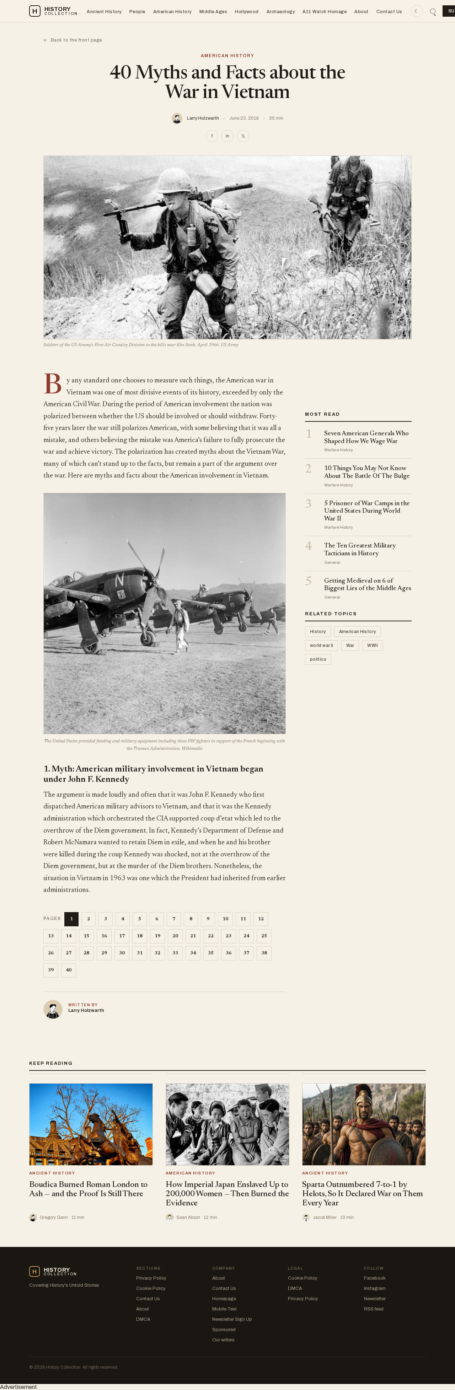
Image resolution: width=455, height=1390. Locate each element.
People (137, 11)
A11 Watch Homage (325, 11)
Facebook (375, 1278)
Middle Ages (213, 11)
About (361, 11)
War (350, 645)
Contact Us (389, 11)
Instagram (375, 1288)
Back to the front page (72, 40)
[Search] (432, 11)
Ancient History (104, 11)
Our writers (223, 1339)
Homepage (224, 1298)
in (227, 135)
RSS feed (374, 1309)
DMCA (143, 1319)
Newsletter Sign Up (232, 1319)
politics (318, 659)
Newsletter (375, 1298)
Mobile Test (224, 1309)
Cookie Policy (151, 1288)
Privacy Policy (151, 1278)
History (318, 631)
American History (172, 11)
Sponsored (224, 1329)
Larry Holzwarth (203, 118)
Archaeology (281, 11)
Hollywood (247, 11)
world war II (321, 645)
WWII (372, 645)
